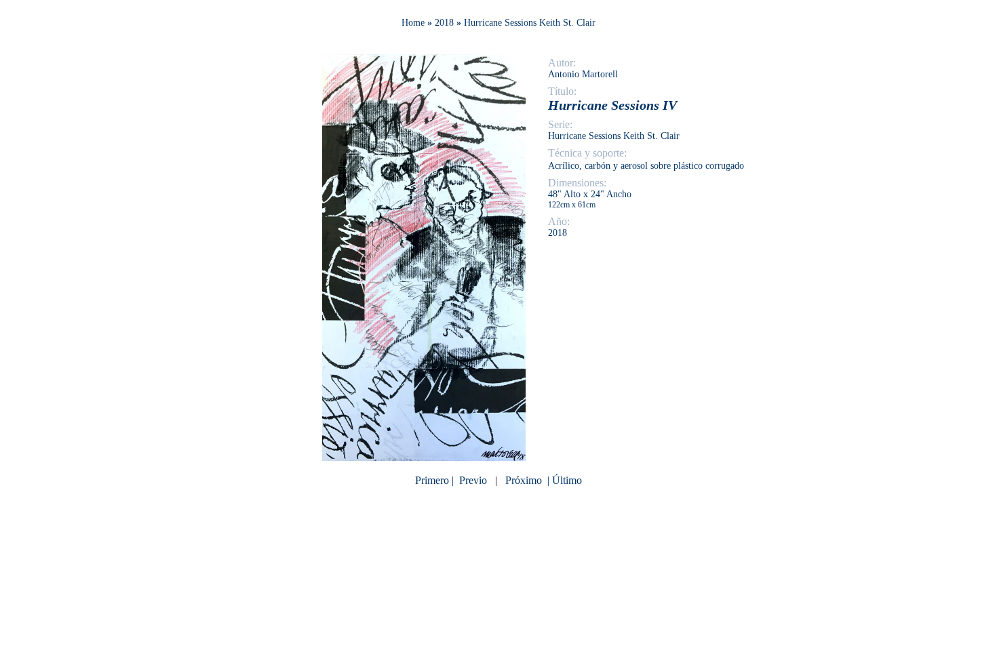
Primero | (435, 480)
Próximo (523, 480)
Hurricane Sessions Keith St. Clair (529, 23)
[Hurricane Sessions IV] (424, 457)
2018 (444, 23)
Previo (473, 480)
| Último (563, 480)
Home (413, 23)
